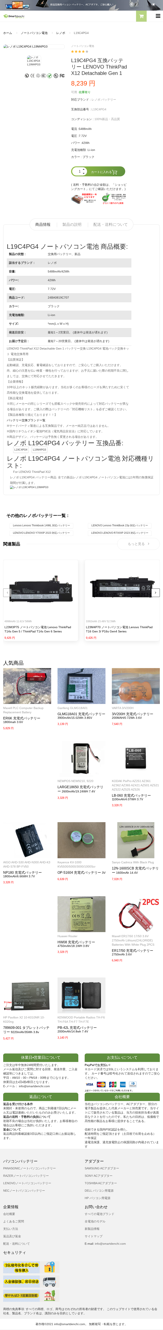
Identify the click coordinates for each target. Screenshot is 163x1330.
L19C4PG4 (20, 449)
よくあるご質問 (13, 1221)
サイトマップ (94, 1236)
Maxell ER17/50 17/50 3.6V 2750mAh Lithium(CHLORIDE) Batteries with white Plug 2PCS (133, 940)
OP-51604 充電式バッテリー (79, 872)
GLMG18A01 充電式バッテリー (81, 714)
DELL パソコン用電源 (99, 1190)
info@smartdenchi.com (110, 1243)
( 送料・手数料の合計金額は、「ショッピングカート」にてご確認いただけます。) (98, 187)
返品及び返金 (12, 1236)
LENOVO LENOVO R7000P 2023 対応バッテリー (119, 532)
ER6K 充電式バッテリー (21, 718)
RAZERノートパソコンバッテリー (26, 1175)
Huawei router (67, 936)
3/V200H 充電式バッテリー (132, 714)
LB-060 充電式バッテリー (131, 795)
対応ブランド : (81, 99)
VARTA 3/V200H (122, 708)
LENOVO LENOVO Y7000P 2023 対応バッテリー (41, 532)
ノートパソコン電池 (34, 33)
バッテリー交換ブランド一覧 (26, 420)
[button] (141, 16)
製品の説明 (72, 224)
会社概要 (9, 1214)
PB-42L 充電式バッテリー (77, 1027)
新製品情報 (92, 1228)
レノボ (60, 33)
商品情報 (43, 224)
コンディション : (82, 119)
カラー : (76, 157)
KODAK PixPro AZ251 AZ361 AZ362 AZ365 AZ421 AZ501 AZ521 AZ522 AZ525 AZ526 (135, 785)
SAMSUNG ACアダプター (102, 1168)
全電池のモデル (95, 1221)
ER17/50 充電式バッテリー (132, 950)
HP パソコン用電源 (97, 1198)
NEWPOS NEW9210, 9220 (75, 781)
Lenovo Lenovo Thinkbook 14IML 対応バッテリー (41, 525)
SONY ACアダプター (98, 1175)
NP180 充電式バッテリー (22, 872)
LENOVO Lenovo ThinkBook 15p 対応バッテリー (119, 525)
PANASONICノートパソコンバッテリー (29, 1168)
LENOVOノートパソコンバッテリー (27, 1183)
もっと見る (136, 544)
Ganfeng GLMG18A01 (73, 708)
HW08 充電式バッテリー (76, 942)
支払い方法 (10, 1228)
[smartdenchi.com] (40, 16)
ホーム (7, 33)
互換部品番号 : (81, 109)
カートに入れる (101, 172)
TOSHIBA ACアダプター (101, 1183)
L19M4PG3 (39, 449)
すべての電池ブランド (99, 1214)
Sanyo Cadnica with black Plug (133, 862)
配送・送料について (110, 224)
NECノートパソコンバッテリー (24, 1190)
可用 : (75, 92)
